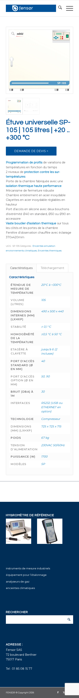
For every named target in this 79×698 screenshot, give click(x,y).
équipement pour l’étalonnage (26, 574)
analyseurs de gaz (17, 581)
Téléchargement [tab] (52, 268)
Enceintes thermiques (50, 250)
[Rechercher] (58, 8)
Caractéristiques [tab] (21, 268)
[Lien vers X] (64, 692)
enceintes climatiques (20, 588)
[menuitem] (58, 8)
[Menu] (67, 8)
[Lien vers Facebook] (58, 692)
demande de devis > (31, 151)
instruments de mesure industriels (28, 568)
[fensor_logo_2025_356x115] (33, 8)
